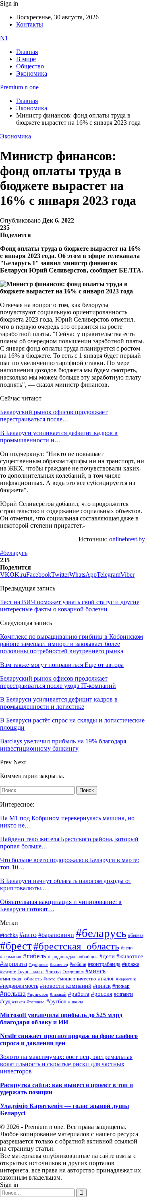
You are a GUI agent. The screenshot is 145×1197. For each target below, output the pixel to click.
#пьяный (58, 994)
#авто (28, 935)
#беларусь (13, 552)
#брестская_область (76, 946)
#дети (107, 956)
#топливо (36, 1001)
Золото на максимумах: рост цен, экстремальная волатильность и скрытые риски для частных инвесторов (66, 1064)
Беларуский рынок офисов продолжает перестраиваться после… (54, 416)
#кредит (8, 971)
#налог (106, 978)
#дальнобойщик (82, 957)
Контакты (29, 24)
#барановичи (56, 934)
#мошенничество (76, 979)
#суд (5, 1002)
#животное (129, 956)
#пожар (121, 986)
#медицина (73, 971)
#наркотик (126, 979)
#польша (13, 993)
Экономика (31, 73)
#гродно (56, 957)
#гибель (34, 956)
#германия (10, 957)
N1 (4, 38)
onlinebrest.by (127, 539)
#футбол (56, 1001)
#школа (75, 1002)
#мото (50, 978)
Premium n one (19, 87)
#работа (78, 994)
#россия (101, 994)
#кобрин (78, 964)
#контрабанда (104, 964)
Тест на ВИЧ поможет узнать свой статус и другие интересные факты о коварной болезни (69, 605)
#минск (95, 971)
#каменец (59, 964)
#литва (53, 971)
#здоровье (38, 964)
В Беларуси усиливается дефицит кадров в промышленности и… (59, 436)
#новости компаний (65, 985)
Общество (30, 66)
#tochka (9, 935)
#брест (16, 946)
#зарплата (13, 963)
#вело (127, 948)
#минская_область (21, 979)
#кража (130, 964)
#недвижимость (19, 986)
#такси (18, 1002)
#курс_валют (30, 971)
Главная (27, 51)
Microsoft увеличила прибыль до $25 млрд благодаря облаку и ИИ (61, 1018)
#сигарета (123, 994)
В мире (26, 59)
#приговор (37, 994)
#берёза (135, 935)
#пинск (102, 986)
